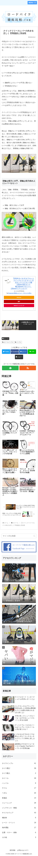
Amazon (19, 297)
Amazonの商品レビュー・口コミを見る (19, 293)
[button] (34, 536)
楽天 (19, 301)
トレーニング (19, 803)
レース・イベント (19, 822)
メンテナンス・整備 (19, 808)
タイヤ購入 (19, 773)
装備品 (19, 798)
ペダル (19, 793)
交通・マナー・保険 (19, 832)
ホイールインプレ (8, 342)
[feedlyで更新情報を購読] (10, 368)
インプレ (18, 342)
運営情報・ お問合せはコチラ (19, 850)
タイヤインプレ (19, 763)
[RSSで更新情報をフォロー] (27, 368)
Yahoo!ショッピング (19, 305)
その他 (19, 837)
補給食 (19, 817)
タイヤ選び (19, 768)
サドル (19, 788)
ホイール (6, 338)
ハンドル (19, 783)
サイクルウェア (19, 813)
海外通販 (19, 827)
